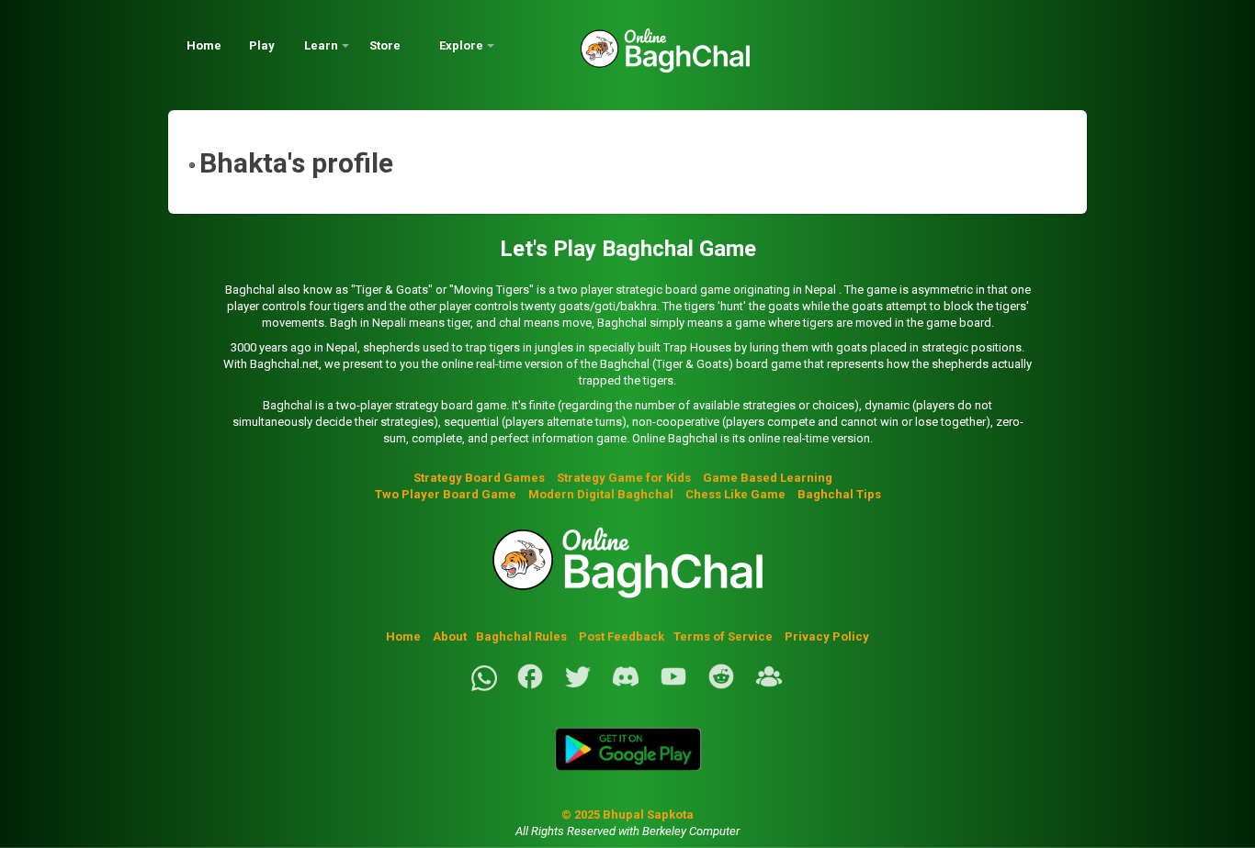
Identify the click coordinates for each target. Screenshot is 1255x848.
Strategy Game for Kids (624, 478)
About (450, 636)
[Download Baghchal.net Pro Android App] (627, 781)
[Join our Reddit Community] (721, 687)
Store (385, 45)
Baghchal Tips (839, 494)
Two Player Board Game (445, 494)
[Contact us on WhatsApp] (484, 687)
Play (262, 45)
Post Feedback (621, 636)
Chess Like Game (735, 494)
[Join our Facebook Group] (769, 687)
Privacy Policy (827, 636)
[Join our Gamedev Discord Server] (626, 687)
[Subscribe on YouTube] (673, 687)
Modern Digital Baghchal (600, 494)
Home (204, 45)
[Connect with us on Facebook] (530, 687)
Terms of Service (724, 636)
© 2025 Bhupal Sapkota (627, 814)
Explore (461, 45)
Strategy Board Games (479, 478)
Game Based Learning (767, 478)
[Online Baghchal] (647, 57)
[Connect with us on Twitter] (578, 687)
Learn (321, 45)
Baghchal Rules (521, 636)
